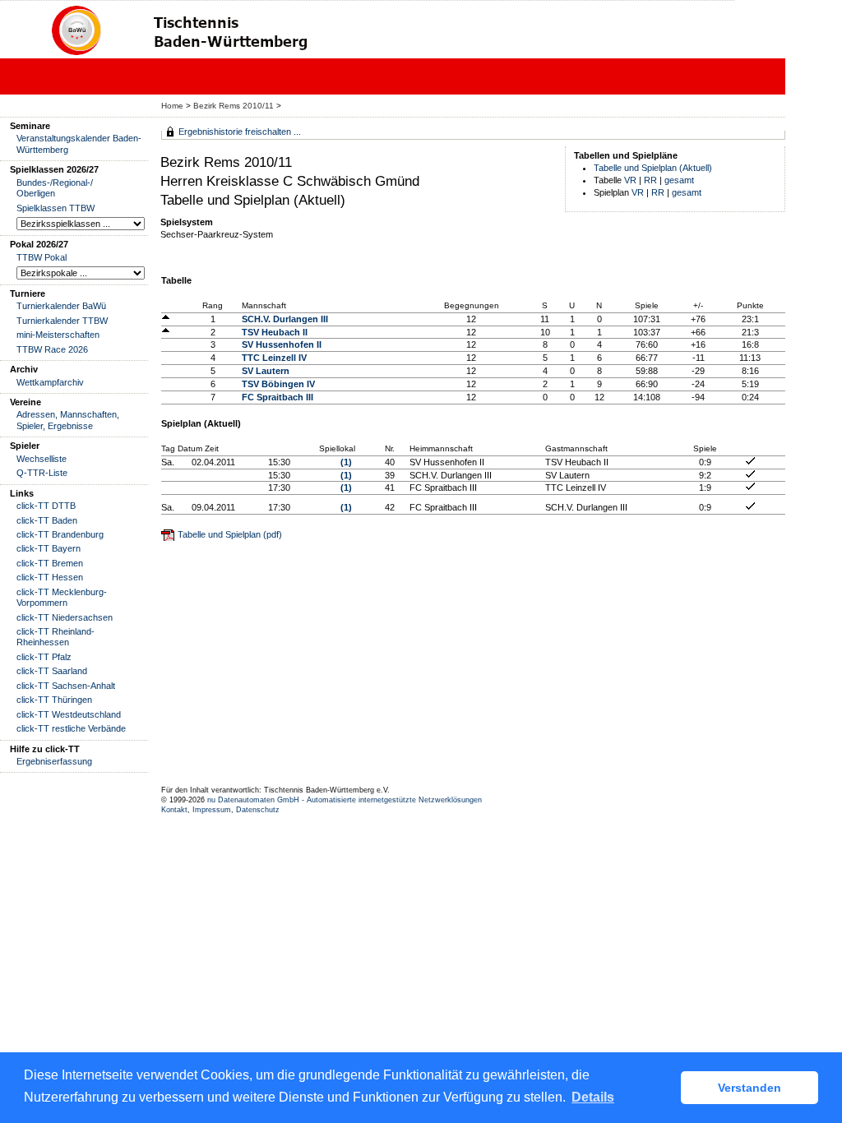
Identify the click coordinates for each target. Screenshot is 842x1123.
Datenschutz (258, 810)
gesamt (679, 180)
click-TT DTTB (46, 506)
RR (650, 180)
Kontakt (174, 810)
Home (172, 105)
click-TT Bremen (49, 563)
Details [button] (592, 1097)
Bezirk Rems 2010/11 (234, 105)
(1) (346, 462)
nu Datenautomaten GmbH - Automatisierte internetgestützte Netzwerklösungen (344, 800)
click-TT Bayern (48, 548)
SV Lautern (265, 371)
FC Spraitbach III (277, 397)
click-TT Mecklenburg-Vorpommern (61, 597)
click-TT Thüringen (54, 700)
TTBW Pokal (41, 257)
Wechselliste (41, 459)
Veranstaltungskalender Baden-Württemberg (78, 143)
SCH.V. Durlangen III (285, 319)
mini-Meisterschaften (57, 335)
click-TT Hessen (49, 577)
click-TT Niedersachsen (64, 617)
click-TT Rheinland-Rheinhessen (55, 636)
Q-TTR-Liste (41, 473)
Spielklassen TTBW (55, 208)
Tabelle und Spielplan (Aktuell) (653, 168)
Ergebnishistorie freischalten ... (239, 131)
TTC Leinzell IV (274, 358)
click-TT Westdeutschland (68, 714)
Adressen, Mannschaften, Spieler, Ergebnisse (67, 419)
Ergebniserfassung (54, 761)
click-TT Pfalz (44, 657)
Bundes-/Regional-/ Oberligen (54, 188)
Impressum (211, 810)
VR (630, 180)
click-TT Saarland (51, 671)
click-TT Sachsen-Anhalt (65, 686)
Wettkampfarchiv (50, 382)
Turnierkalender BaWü (61, 306)
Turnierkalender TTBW (62, 321)
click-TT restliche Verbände (71, 728)
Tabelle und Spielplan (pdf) (230, 534)
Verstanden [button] (749, 1087)
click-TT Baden (46, 520)
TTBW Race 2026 (52, 349)
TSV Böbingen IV (278, 384)
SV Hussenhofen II (282, 344)
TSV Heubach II (275, 332)
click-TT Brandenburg (60, 534)
